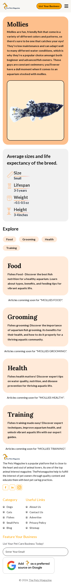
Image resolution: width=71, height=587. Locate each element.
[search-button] (66, 6)
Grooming (28, 239)
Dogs (10, 506)
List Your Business (49, 6)
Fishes (10, 517)
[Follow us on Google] (28, 565)
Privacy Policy (37, 522)
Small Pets (13, 522)
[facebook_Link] (5, 487)
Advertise (35, 517)
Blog (9, 527)
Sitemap (34, 527)
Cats (9, 512)
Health (49, 239)
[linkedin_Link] (12, 487)
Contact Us (36, 512)
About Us (35, 506)
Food (9, 239)
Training (11, 247)
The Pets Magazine (40, 580)
